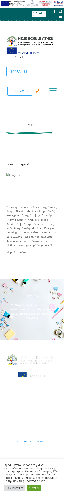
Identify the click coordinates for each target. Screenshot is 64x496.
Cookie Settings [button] (15, 487)
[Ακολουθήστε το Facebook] (54, 11)
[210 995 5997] (37, 90)
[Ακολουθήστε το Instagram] (60, 11)
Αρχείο (32, 124)
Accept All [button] (34, 487)
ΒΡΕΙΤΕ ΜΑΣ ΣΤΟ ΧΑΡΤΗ (29, 441)
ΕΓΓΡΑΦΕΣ (18, 71)
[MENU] (53, 90)
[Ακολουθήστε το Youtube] (60, 17)
